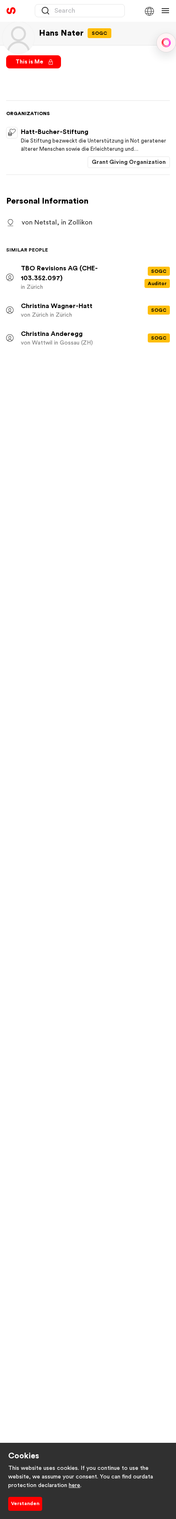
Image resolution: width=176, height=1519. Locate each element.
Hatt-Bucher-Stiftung (54, 132)
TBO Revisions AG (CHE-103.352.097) (59, 273)
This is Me (30, 62)
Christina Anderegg (52, 334)
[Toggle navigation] (165, 10)
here (74, 1485)
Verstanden (25, 1503)
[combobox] (80, 10)
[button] (149, 10)
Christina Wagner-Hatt (57, 306)
